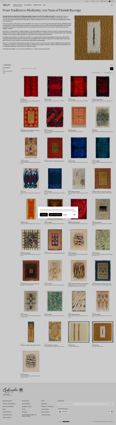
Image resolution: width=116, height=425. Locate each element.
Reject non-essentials (55, 214)
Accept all (43, 214)
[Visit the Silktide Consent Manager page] (74, 214)
